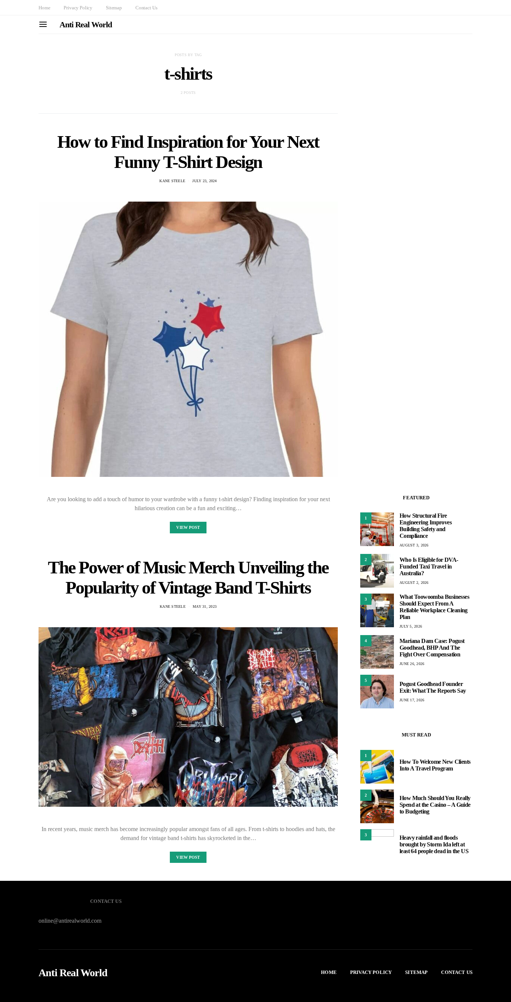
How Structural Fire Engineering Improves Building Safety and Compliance (426, 525)
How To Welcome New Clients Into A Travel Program (435, 765)
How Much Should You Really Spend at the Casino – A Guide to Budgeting (435, 805)
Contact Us (146, 7)
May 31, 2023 (205, 606)
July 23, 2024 (204, 181)
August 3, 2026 (414, 545)
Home (44, 7)
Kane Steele (172, 181)
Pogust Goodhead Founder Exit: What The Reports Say (433, 687)
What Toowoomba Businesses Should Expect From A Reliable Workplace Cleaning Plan (434, 607)
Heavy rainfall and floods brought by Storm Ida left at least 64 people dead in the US (434, 844)
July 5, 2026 (411, 626)
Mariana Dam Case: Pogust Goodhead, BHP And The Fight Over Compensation (432, 648)
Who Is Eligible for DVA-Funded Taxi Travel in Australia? (429, 566)
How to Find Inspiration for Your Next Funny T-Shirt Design (188, 152)
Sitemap (114, 7)
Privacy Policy (78, 7)
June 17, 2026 (412, 700)
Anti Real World (85, 24)
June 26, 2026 (412, 664)
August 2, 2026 (414, 582)
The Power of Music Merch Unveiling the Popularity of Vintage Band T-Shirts (188, 577)
